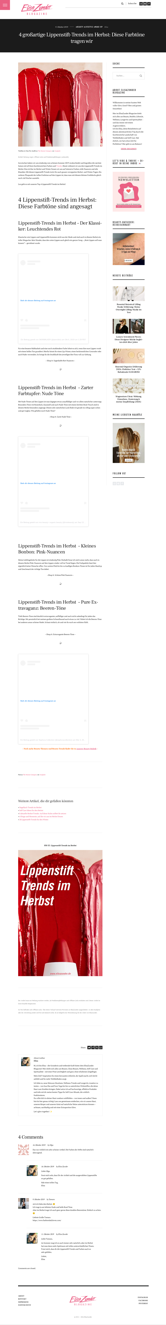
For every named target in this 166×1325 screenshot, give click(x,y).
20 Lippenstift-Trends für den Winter (33, 819)
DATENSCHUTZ (24, 1305)
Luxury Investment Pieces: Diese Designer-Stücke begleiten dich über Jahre (129, 340)
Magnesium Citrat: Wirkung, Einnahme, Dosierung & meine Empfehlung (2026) (129, 399)
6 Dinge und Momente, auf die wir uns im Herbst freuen (41, 816)
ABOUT (21, 1296)
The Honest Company (45, 151)
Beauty (80, 27)
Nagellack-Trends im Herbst (30, 807)
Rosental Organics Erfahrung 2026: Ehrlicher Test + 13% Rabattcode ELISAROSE (128, 369)
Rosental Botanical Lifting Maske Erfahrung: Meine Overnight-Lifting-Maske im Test (128, 308)
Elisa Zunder (63, 1166)
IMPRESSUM (23, 1302)
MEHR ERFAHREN (129, 148)
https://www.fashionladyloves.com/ (47, 1220)
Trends (59, 166)
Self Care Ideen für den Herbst (31, 810)
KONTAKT (22, 1299)
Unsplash (57, 151)
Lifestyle (89, 27)
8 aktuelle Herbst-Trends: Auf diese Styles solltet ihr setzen (42, 813)
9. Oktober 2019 (61, 27)
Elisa (106, 27)
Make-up (99, 27)
